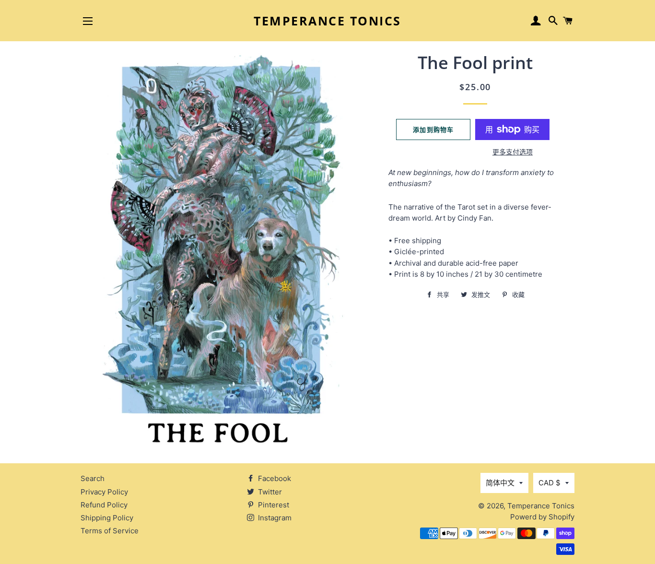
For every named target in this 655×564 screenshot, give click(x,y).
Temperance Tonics (327, 20)
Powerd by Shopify (542, 516)
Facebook (273, 478)
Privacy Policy (104, 491)
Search (93, 478)
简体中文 (500, 482)
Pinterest (272, 504)
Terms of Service (110, 530)
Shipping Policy (107, 517)
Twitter (269, 491)
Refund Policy (104, 504)
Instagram (274, 517)
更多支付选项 (512, 152)
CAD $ (549, 482)
